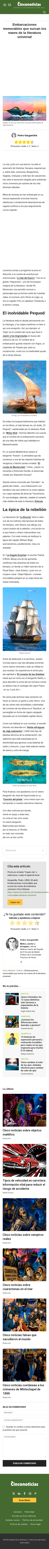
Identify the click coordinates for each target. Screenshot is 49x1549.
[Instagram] (30, 1494)
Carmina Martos (27, 1074)
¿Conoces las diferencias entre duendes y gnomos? (30, 1022)
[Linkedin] (19, 1494)
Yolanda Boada (27, 1028)
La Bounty (25, 517)
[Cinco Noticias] (24, 1484)
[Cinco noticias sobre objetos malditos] (24, 1110)
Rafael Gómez (8, 1193)
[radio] (12, 923)
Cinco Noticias (9, 970)
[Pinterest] (35, 1494)
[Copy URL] (35, 155)
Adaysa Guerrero (27, 1054)
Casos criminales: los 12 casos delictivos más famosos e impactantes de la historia (31, 1002)
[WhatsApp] (28, 155)
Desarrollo (26, 1033)
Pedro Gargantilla (27, 135)
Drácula (39, 501)
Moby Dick (11, 432)
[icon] (9, 5)
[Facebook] (22, 155)
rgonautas (22, 335)
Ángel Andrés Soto (28, 1011)
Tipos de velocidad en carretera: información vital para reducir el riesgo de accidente (24, 1184)
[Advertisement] (24, 67)
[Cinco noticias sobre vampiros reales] (24, 1214)
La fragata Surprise (16, 555)
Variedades (25, 1016)
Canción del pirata (12, 799)
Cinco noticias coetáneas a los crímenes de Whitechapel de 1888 (23, 1389)
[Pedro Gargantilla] (14, 135)
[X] (16, 155)
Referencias (11, 850)
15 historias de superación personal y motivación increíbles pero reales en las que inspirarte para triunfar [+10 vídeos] (32, 1044)
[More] (41, 155)
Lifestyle (24, 994)
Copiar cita (15, 902)
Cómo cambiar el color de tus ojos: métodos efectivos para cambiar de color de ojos (32, 1066)
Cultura (20, 970)
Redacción (7, 1138)
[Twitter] (14, 1494)
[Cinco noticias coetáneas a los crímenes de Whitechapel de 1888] (24, 1365)
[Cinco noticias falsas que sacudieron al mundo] (24, 1315)
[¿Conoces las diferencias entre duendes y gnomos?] (12, 1022)
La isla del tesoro (26, 277)
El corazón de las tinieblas (30, 674)
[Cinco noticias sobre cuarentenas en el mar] (24, 1264)
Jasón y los (9, 335)
